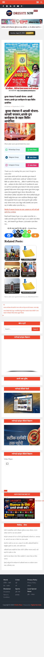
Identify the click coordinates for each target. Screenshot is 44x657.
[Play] (5, 491)
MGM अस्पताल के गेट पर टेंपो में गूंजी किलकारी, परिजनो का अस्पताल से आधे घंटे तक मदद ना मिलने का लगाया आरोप (22, 538)
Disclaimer (7, 589)
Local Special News (31, 590)
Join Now (33, 149)
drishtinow (8, 106)
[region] (22, 357)
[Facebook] (14, 231)
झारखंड (17, 595)
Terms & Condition (6, 596)
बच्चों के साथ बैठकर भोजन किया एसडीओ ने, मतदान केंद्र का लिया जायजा (20, 558)
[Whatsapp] (25, 231)
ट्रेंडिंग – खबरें (7, 583)
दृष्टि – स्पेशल (30, 594)
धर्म (16, 585)
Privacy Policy (32, 580)
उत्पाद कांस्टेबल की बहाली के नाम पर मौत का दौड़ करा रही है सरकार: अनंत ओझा (21, 307)
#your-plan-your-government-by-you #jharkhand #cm (21, 297)
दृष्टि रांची (17, 592)
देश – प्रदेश (6, 585)
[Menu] (3, 2)
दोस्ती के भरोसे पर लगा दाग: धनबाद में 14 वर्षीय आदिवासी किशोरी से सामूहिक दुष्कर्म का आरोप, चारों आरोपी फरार (21, 545)
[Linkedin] (21, 231)
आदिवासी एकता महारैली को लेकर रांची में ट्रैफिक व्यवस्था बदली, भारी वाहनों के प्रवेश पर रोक (21, 551)
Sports (17, 589)
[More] (29, 231)
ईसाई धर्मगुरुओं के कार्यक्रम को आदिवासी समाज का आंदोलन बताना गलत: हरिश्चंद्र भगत (20, 564)
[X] (18, 231)
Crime (17, 580)
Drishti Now (18, 605)
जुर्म (16, 583)
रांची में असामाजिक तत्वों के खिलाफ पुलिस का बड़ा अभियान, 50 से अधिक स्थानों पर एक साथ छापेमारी (20, 532)
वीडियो (29, 585)
